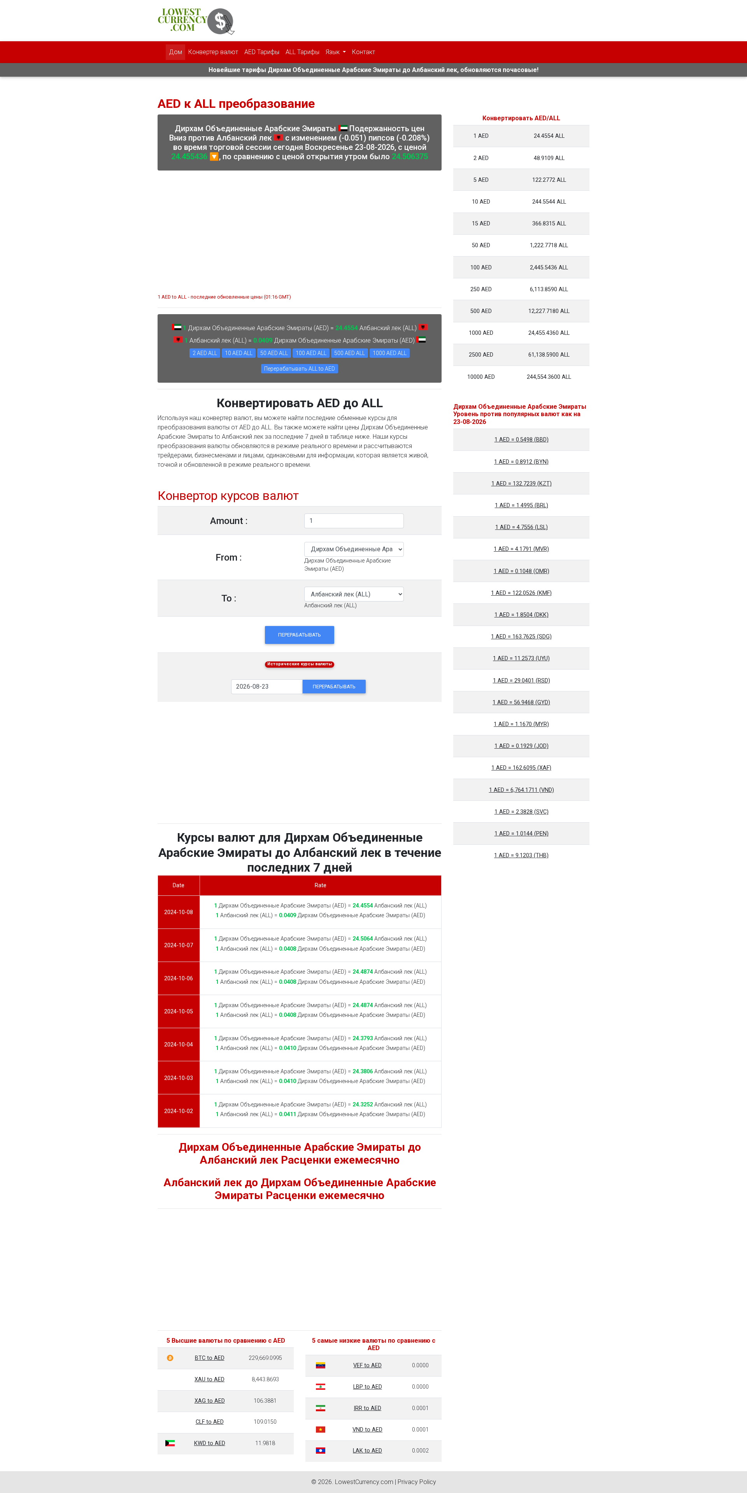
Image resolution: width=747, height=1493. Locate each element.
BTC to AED (209, 1358)
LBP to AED (367, 1387)
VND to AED (367, 1429)
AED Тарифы (261, 52)
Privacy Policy (417, 1482)
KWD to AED (209, 1443)
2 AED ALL (205, 353)
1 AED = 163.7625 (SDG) (521, 636)
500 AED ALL (349, 353)
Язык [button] (333, 52)
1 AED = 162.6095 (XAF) (521, 768)
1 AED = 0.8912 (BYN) (521, 462)
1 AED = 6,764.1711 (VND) (521, 790)
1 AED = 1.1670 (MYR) (521, 724)
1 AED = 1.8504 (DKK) (521, 615)
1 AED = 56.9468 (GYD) (521, 702)
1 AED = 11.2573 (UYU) (521, 658)
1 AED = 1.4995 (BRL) (521, 505)
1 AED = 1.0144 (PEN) (521, 833)
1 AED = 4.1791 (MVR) (521, 549)
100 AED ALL (311, 353)
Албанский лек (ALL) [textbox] (330, 605)
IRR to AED (367, 1408)
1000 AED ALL (390, 353)
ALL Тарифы (302, 52)
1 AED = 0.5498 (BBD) (521, 439)
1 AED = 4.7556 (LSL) (521, 527)
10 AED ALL (239, 353)
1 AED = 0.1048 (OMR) (521, 571)
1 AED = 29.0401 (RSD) (521, 680)
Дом (175, 52)
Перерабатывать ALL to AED (299, 369)
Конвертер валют (213, 52)
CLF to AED (210, 1422)
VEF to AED (367, 1365)
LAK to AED (367, 1450)
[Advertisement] (300, 228)
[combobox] (330, 605)
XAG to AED (210, 1401)
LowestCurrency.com (364, 1482)
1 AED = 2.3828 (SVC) (521, 812)
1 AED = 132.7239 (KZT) (521, 483)
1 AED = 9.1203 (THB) (521, 855)
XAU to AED (209, 1379)
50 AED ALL (274, 353)
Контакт (363, 52)
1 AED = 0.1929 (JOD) (521, 746)
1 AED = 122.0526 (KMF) (521, 593)
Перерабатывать (299, 635)
